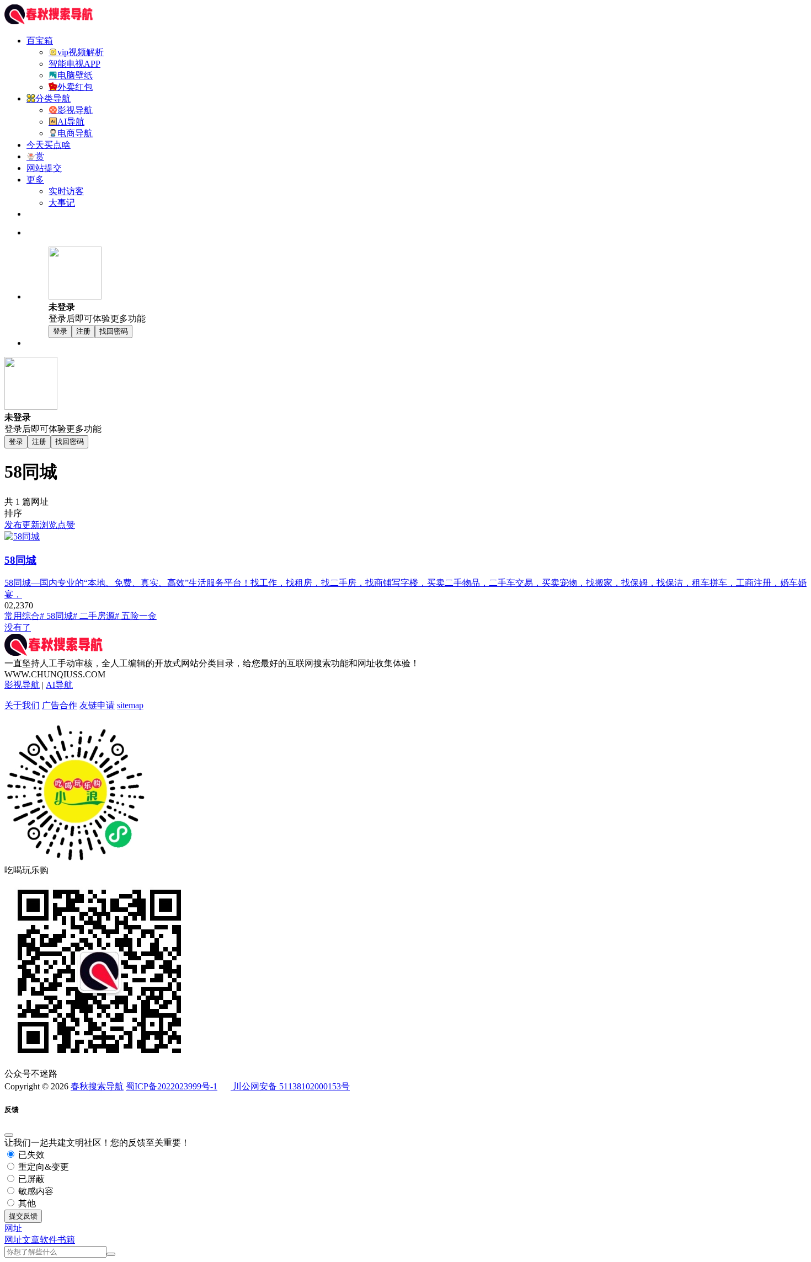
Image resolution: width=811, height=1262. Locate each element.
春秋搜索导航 (97, 1086)
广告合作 (59, 705)
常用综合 (22, 616)
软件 (48, 1239)
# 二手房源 (94, 616)
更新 (31, 525)
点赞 (66, 525)
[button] (13, 1228)
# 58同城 (56, 616)
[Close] (8, 1135)
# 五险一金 (136, 616)
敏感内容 (35, 1191)
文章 (31, 1239)
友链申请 (97, 705)
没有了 (17, 627)
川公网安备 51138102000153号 (290, 1086)
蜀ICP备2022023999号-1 (171, 1086)
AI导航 (59, 684)
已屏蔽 (30, 1179)
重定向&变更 (42, 1167)
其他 (26, 1203)
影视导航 (22, 684)
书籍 (66, 1239)
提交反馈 (23, 1216)
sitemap (130, 705)
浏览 (48, 525)
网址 (13, 1239)
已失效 (30, 1154)
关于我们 (22, 705)
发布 (13, 525)
